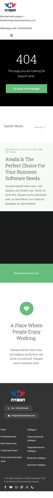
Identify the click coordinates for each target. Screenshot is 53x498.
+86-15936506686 (22, 28)
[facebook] (5, 487)
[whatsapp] (27, 487)
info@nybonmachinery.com (21, 20)
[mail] (16, 487)
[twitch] (22, 487)
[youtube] (11, 487)
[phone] (32, 487)
